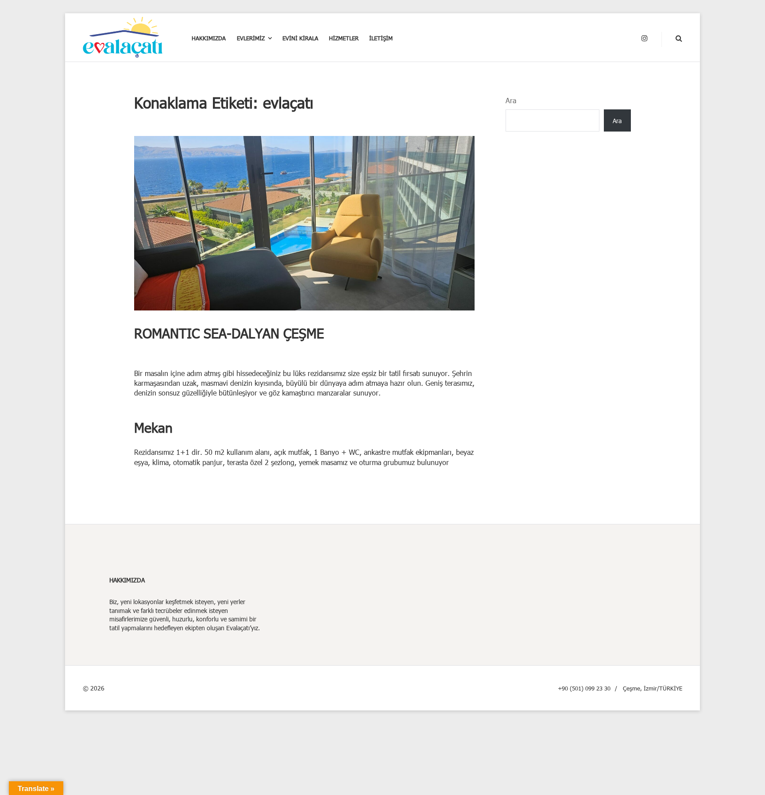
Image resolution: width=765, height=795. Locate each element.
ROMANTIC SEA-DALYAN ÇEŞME (229, 333)
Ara (511, 100)
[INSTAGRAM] (644, 39)
